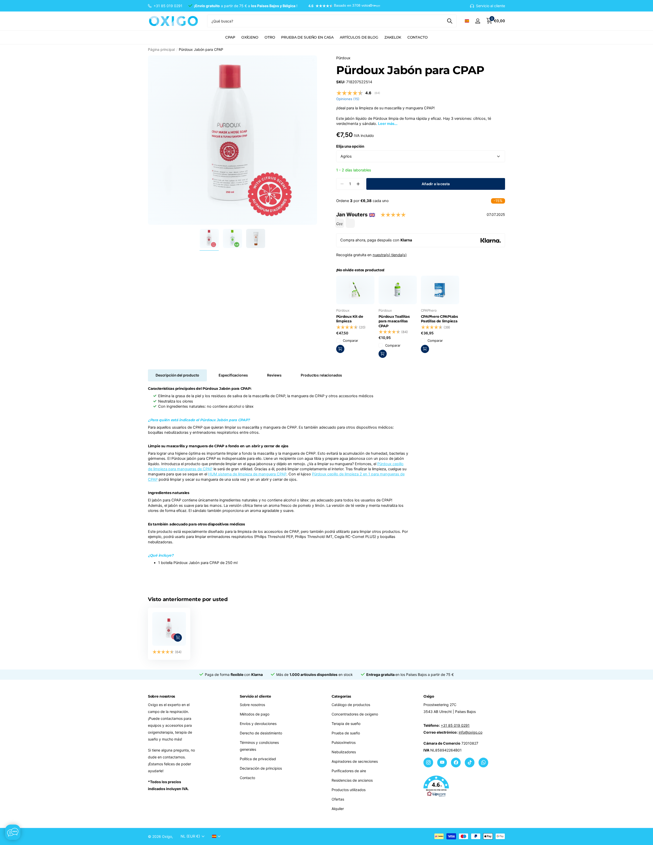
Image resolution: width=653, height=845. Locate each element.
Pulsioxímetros (344, 742)
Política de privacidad (258, 759)
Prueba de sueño (346, 733)
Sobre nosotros (252, 704)
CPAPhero (429, 310)
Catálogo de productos (351, 704)
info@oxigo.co (470, 732)
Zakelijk (392, 37)
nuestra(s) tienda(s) (390, 255)
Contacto (417, 37)
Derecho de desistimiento (261, 733)
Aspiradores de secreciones (355, 761)
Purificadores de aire (349, 771)
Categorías (341, 696)
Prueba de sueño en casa (307, 37)
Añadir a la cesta (436, 184)
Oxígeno (249, 37)
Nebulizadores (344, 752)
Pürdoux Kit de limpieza (349, 319)
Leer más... (387, 123)
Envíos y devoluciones (258, 723)
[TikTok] (469, 762)
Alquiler (338, 808)
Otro (270, 37)
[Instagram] (428, 762)
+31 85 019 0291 (455, 725)
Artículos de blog (359, 37)
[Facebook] (456, 762)
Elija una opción (350, 146)
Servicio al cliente (255, 696)
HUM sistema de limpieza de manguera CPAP (247, 474)
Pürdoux (343, 58)
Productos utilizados (349, 790)
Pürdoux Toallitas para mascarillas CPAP (394, 321)
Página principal (161, 49)
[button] (342, 6)
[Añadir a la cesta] (340, 349)
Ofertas (338, 799)
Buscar (450, 21)
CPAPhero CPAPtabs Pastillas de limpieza (439, 319)
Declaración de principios (261, 768)
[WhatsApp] (483, 762)
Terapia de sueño (346, 723)
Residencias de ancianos (352, 780)
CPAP (230, 37)
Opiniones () (347, 99)
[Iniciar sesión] (477, 21)
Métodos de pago (254, 714)
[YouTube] (442, 762)
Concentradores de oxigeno (355, 714)
